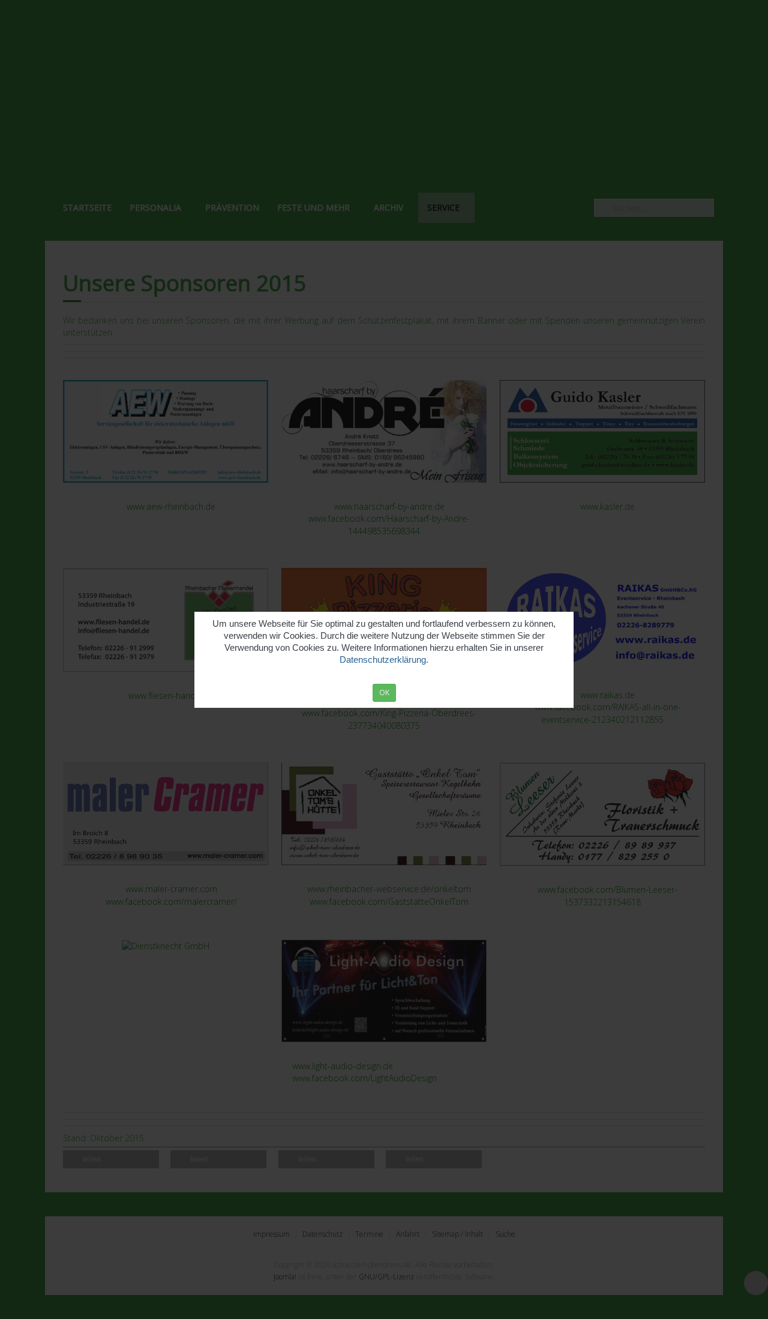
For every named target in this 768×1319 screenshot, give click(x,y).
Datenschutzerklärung (383, 659)
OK (384, 692)
